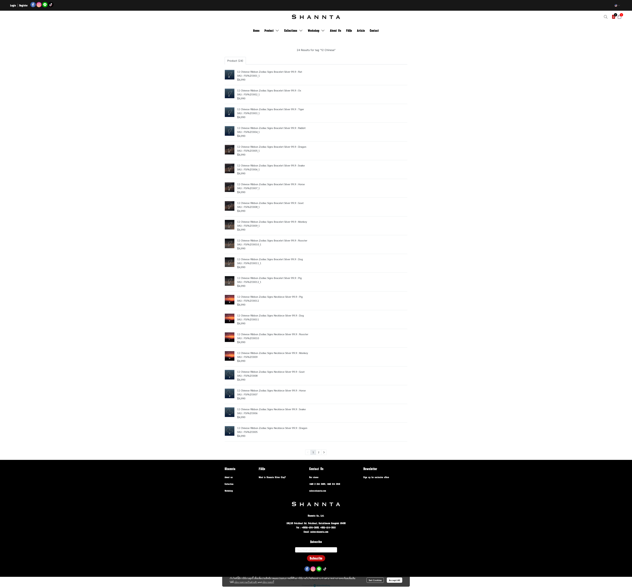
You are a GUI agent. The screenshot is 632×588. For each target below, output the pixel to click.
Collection (229, 484)
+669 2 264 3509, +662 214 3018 (324, 484)
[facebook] (33, 4)
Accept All (394, 580)
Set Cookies (375, 580)
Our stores (313, 477)
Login (13, 5)
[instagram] (39, 4)
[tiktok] (50, 4)
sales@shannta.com (317, 490)
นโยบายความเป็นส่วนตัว (245, 582)
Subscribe (316, 558)
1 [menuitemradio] (313, 452)
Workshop (229, 490)
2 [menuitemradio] (318, 452)
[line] (45, 4)
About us (229, 477)
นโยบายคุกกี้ (268, 582)
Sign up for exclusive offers (376, 477)
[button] (617, 5)
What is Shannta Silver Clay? (272, 477)
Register (23, 5)
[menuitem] (324, 452)
